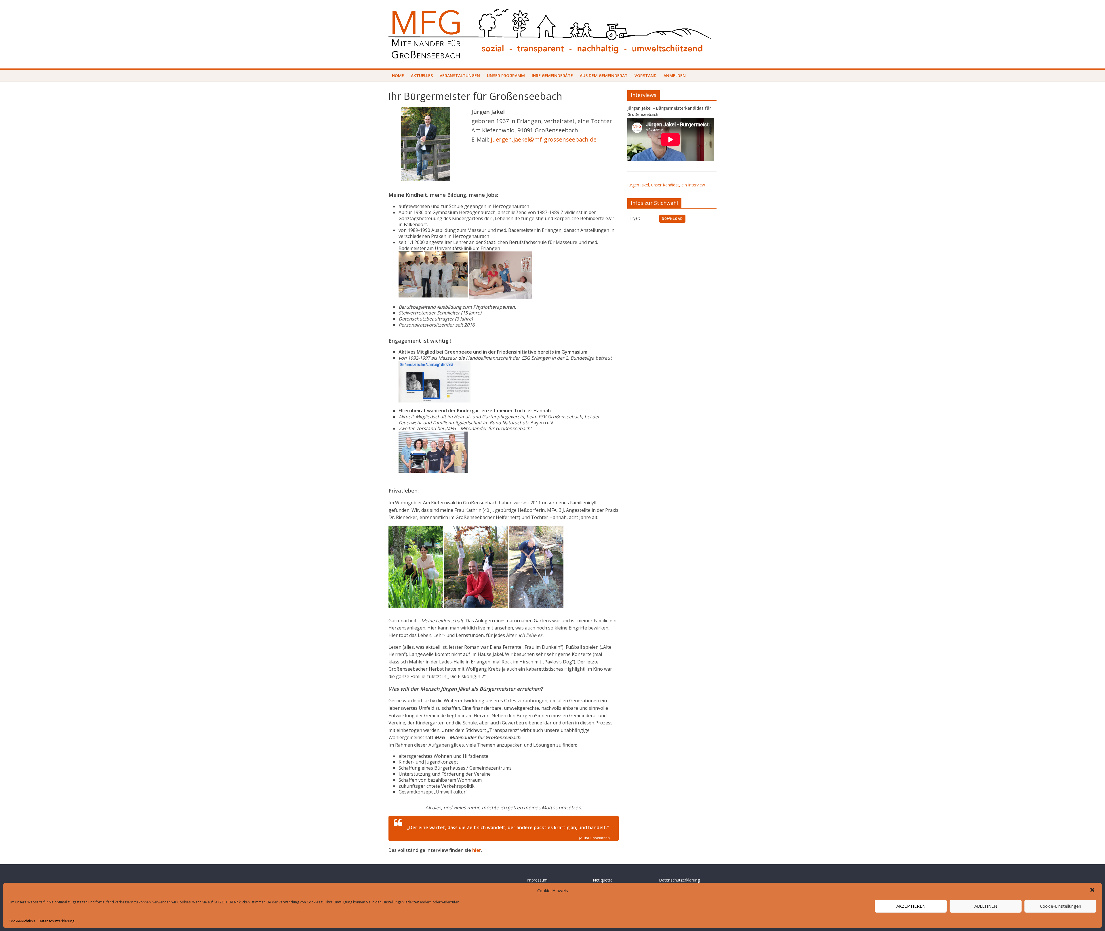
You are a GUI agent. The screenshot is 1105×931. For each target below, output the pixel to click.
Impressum (537, 880)
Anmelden (675, 75)
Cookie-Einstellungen (1060, 906)
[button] (1092, 890)
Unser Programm (506, 75)
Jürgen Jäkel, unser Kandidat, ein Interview (666, 185)
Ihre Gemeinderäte (552, 75)
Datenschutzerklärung (56, 921)
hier (476, 850)
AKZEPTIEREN (910, 906)
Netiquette (603, 880)
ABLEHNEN (985, 906)
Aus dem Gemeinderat (604, 75)
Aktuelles (422, 75)
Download (672, 219)
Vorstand (646, 75)
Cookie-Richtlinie (22, 921)
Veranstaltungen (460, 75)
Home (398, 75)
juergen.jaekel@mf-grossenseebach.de (544, 139)
